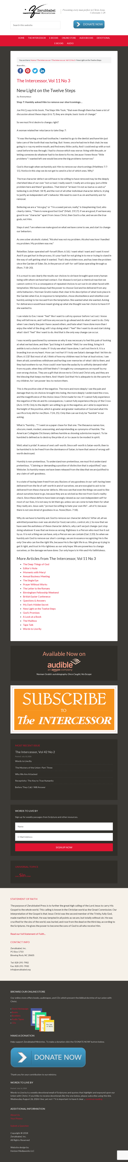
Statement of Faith (23, 898)
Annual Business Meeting (36, 576)
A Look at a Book (32, 616)
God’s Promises (31, 612)
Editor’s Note (30, 568)
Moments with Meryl (34, 572)
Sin (22, 875)
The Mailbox (30, 620)
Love (17, 876)
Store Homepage (20, 1008)
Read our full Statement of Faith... (28, 933)
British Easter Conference (36, 596)
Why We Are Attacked (26, 774)
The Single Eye (30, 580)
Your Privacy (16, 1118)
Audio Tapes (18, 1019)
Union (28, 876)
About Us (15, 1115)
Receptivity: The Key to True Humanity (34, 780)
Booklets (16, 1015)
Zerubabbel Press (64, 11)
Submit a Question (19, 1125)
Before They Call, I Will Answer (30, 787)
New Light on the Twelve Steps (39, 608)
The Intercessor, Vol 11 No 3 (63, 60)
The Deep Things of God (36, 564)
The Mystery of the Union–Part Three (33, 767)
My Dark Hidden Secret (35, 604)
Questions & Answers (34, 600)
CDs (14, 1022)
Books (15, 1012)
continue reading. (94, 1099)
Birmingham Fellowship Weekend (41, 592)
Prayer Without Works (35, 584)
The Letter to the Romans (36, 588)
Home (33, 60)
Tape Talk (28, 624)
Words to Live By (32, 628)
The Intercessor (44, 60)
